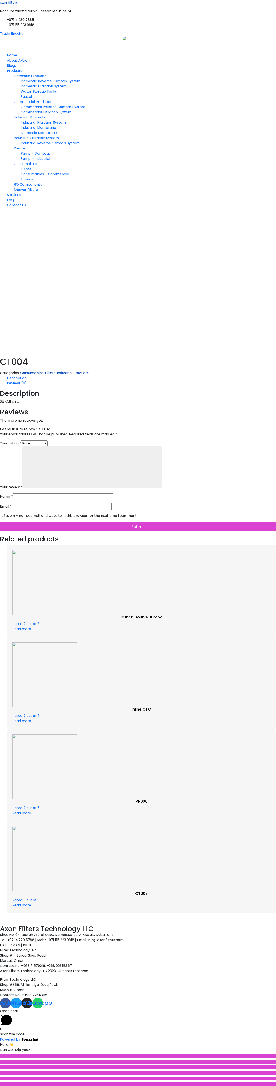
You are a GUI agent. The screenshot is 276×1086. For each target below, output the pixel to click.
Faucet (27, 96)
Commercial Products (32, 101)
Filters (26, 168)
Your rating (10, 443)
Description (17, 378)
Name (6, 496)
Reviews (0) (17, 383)
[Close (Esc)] (138, 1056)
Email (6, 506)
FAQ (10, 199)
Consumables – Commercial (45, 174)
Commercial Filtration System (46, 112)
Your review (11, 487)
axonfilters (9, 2)
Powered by (10, 1039)
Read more (21, 628)
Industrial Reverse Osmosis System (50, 143)
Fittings (27, 179)
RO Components (28, 184)
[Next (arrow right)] (138, 1084)
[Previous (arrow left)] (138, 1078)
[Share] (138, 1062)
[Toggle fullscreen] (138, 1067)
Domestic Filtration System (44, 86)
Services (14, 194)
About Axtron (18, 60)
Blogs (11, 65)
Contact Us (16, 205)
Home (12, 55)
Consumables (25, 163)
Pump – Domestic (36, 153)
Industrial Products (29, 117)
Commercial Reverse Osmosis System (53, 106)
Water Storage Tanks (39, 91)
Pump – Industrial (35, 158)
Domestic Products (30, 75)
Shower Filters (26, 189)
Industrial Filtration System (43, 122)
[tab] (141, 378)
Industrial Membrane (38, 127)
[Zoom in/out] (138, 1073)
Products (14, 70)
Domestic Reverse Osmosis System (50, 81)
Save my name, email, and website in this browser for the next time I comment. (70, 515)
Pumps (19, 148)
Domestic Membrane (39, 132)
